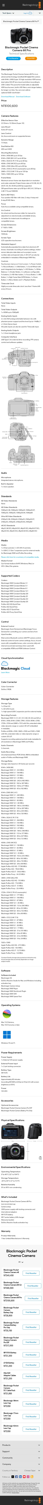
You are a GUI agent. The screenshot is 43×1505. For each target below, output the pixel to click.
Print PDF (31, 58)
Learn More (5, 672)
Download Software (23, 96)
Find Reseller (13, 58)
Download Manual (7, 96)
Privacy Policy (15, 1492)
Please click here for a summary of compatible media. (20, 557)
